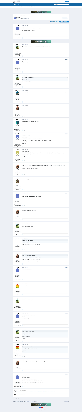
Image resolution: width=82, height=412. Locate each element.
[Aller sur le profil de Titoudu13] (17, 47)
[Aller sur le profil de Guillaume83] (17, 93)
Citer (24, 130)
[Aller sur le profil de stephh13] (17, 122)
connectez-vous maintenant (41, 391)
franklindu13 (17, 238)
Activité (19, 4)
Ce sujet (65, 4)
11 (17, 141)
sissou (17, 105)
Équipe (22, 6)
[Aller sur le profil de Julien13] (17, 153)
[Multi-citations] (22, 38)
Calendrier (18, 6)
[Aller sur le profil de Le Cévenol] (17, 181)
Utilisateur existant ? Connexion (59, 1)
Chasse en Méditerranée (25, 18)
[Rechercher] (68, 4)
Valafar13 (18, 17)
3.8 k (17, 112)
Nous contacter (41, 409)
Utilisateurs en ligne (27, 6)
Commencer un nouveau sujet (54, 21)
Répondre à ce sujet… (21, 394)
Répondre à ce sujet (64, 21)
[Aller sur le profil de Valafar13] (15, 18)
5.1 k (17, 97)
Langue (37, 409)
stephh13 (17, 119)
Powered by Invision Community (41, 410)
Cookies (45, 409)
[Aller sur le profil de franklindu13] (17, 241)
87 (17, 290)
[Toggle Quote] (22, 77)
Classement (33, 6)
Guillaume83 (17, 90)
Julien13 (17, 149)
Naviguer (15, 4)
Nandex (17, 283)
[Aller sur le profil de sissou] (17, 108)
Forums (14, 6)
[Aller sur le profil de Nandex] (17, 286)
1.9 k (17, 51)
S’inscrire (67, 1)
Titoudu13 (17, 44)
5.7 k (17, 185)
